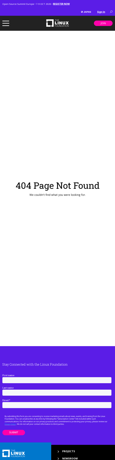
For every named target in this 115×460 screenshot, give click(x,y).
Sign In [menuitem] (101, 11)
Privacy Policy (10, 424)
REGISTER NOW (61, 3)
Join (103, 23)
